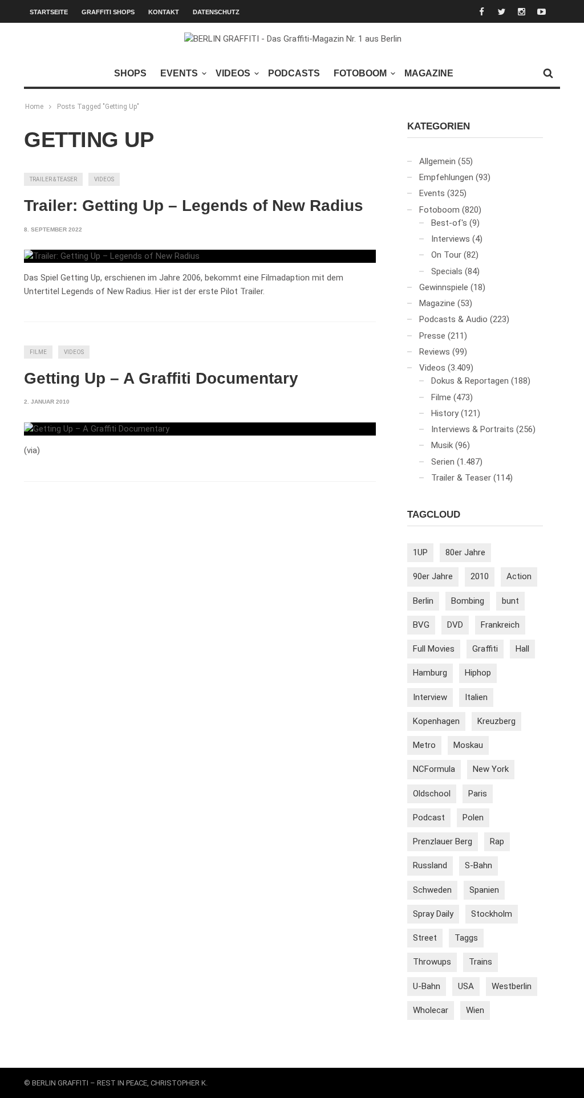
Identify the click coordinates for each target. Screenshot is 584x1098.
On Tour (446, 255)
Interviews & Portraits (472, 429)
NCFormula (434, 769)
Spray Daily (433, 914)
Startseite (49, 12)
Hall (522, 649)
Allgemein (437, 161)
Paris (477, 793)
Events (179, 73)
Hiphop (478, 673)
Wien (475, 1010)
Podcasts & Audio (453, 319)
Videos (233, 73)
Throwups (432, 962)
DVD (455, 625)
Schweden (432, 890)
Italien (476, 697)
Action (519, 576)
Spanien (484, 890)
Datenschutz (216, 12)
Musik (442, 445)
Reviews (434, 352)
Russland (430, 865)
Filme (38, 352)
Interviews (450, 239)
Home (34, 107)
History (445, 413)
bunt (510, 601)
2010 (480, 576)
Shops (130, 73)
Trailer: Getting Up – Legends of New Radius (193, 205)
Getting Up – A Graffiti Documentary (161, 378)
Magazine (428, 73)
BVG (421, 625)
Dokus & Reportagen (470, 381)
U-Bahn (426, 986)
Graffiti (485, 649)
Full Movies (434, 649)
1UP (420, 552)
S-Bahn (478, 865)
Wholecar (430, 1010)
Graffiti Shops (108, 12)
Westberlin (512, 986)
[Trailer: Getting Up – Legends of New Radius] (112, 256)
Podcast (429, 817)
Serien (443, 462)
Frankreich (500, 625)
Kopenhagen (436, 721)
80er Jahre (465, 552)
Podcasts (294, 73)
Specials (447, 271)
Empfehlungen (446, 177)
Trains (480, 962)
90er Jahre (433, 576)
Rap (497, 841)
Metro (424, 745)
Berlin (423, 601)
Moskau (468, 745)
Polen (473, 817)
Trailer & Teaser (53, 179)
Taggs (466, 938)
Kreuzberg (496, 721)
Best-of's (449, 223)
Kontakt (163, 12)
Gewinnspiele (443, 287)
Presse (432, 336)
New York (491, 769)
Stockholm (491, 914)
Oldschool (432, 793)
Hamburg (430, 673)
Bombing (467, 601)
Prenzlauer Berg (442, 841)
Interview (430, 697)
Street (425, 938)
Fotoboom (360, 73)
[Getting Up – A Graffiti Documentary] (96, 429)
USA (466, 986)
